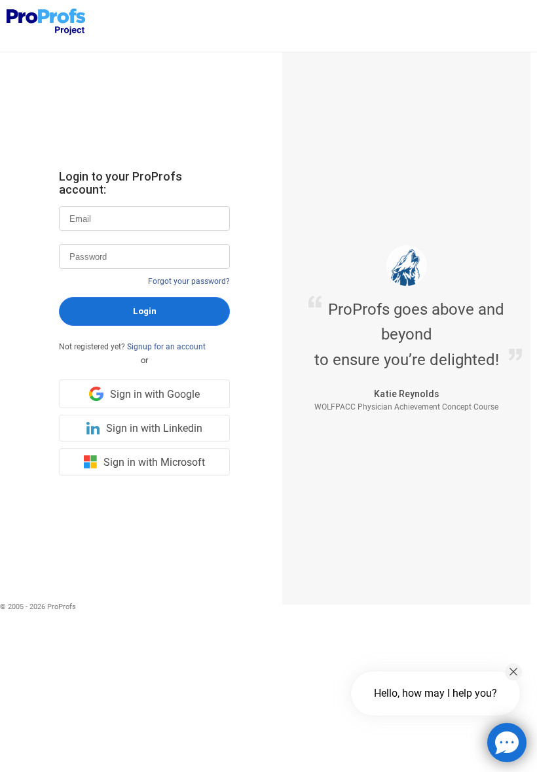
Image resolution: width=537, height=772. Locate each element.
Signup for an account (166, 346)
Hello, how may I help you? (435, 693)
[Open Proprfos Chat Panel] (507, 742)
